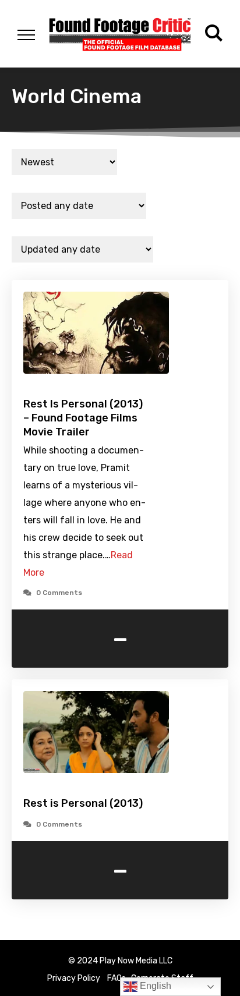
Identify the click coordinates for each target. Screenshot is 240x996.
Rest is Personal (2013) (83, 803)
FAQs (116, 978)
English (154, 986)
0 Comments (59, 593)
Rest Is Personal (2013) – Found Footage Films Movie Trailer (83, 418)
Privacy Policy (73, 978)
